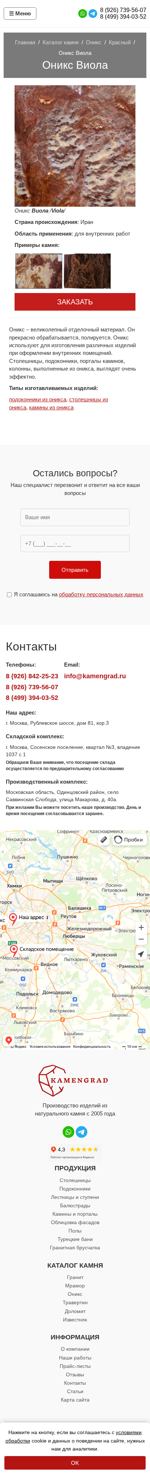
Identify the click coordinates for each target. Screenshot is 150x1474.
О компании (75, 1349)
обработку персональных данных (101, 594)
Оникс (75, 1294)
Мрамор (75, 1286)
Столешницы (75, 1180)
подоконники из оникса (37, 399)
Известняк (75, 1320)
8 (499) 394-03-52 (123, 17)
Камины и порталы (75, 1214)
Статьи (75, 1391)
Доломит (75, 1311)
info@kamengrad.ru (95, 676)
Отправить (75, 570)
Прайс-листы (75, 1366)
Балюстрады (75, 1205)
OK (75, 1463)
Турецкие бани (75, 1239)
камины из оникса (51, 407)
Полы (75, 1231)
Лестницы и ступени (75, 1197)
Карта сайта (75, 1400)
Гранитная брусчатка (75, 1247)
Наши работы (75, 1358)
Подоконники (75, 1189)
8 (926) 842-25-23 (32, 676)
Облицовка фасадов (75, 1222)
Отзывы (75, 1374)
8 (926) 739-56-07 (123, 10)
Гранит (75, 1277)
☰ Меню (20, 13)
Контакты (75, 1383)
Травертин (75, 1302)
